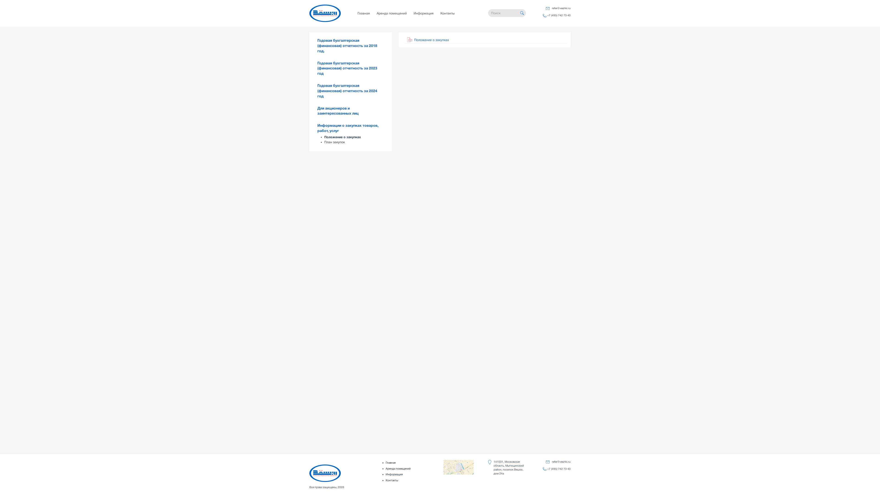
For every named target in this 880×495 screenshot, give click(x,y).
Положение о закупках (342, 137)
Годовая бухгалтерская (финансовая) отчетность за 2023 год (347, 68)
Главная (364, 13)
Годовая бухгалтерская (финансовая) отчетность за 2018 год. (347, 45)
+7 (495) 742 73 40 (559, 15)
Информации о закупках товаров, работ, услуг (347, 128)
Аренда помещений (392, 13)
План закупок (334, 142)
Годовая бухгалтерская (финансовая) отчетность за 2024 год (347, 91)
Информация (424, 13)
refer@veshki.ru (561, 8)
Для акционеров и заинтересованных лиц (338, 111)
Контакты (447, 13)
